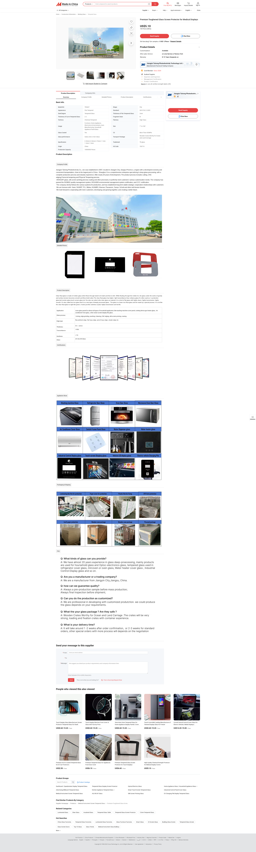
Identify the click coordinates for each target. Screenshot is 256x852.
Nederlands (132, 840)
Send (71, 680)
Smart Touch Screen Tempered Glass (139, 790)
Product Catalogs (84, 782)
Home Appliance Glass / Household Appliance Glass (180, 786)
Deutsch (124, 840)
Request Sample (175, 41)
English (81, 840)
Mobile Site (171, 837)
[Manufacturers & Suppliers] (67, 4)
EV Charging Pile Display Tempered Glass (176, 793)
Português (95, 840)
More (58, 830)
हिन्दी (155, 840)
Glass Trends (90, 827)
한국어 (144, 840)
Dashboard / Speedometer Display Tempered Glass (71, 786)
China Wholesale (119, 837)
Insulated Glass (88, 812)
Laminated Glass (63, 812)
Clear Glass (75, 812)
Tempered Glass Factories (83, 822)
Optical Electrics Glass (135, 786)
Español (87, 840)
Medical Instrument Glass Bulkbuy (108, 827)
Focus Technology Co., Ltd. (115, 844)
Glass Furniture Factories (124, 822)
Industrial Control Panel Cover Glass (175, 790)
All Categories (63, 10)
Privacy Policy (158, 844)
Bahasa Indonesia (183, 840)
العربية (138, 840)
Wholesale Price (130, 837)
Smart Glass (140, 822)
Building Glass (82, 14)
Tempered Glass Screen (187, 822)
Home (57, 14)
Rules (198, 10)
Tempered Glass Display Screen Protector (104, 786)
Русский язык (110, 840)
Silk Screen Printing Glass (136, 793)
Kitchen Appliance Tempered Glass (102, 790)
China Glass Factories (64, 822)
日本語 (150, 840)
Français (102, 840)
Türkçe (167, 840)
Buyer (154, 10)
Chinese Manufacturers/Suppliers (104, 837)
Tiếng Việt (173, 840)
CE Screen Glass (153, 822)
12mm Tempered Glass (147, 812)
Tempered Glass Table (104, 812)
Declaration (149, 844)
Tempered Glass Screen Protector (125, 812)
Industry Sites (140, 837)
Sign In (143, 84)
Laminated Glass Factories (104, 822)
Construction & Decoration (69, 14)
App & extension (176, 10)
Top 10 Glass (78, 827)
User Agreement (139, 844)
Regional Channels (152, 837)
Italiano (118, 840)
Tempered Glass (92, 14)
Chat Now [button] (186, 36)
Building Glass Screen (168, 822)
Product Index (162, 837)
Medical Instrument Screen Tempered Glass (69, 793)
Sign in (198, 5)
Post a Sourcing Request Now (111, 680)
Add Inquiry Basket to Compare (96, 83)
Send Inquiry (154, 36)
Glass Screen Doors (64, 827)
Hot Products (79, 837)
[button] (157, 97)
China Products (89, 837)
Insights (178, 837)
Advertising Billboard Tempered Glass (67, 790)
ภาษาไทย (160, 840)
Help (164, 10)
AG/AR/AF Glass (97, 793)
